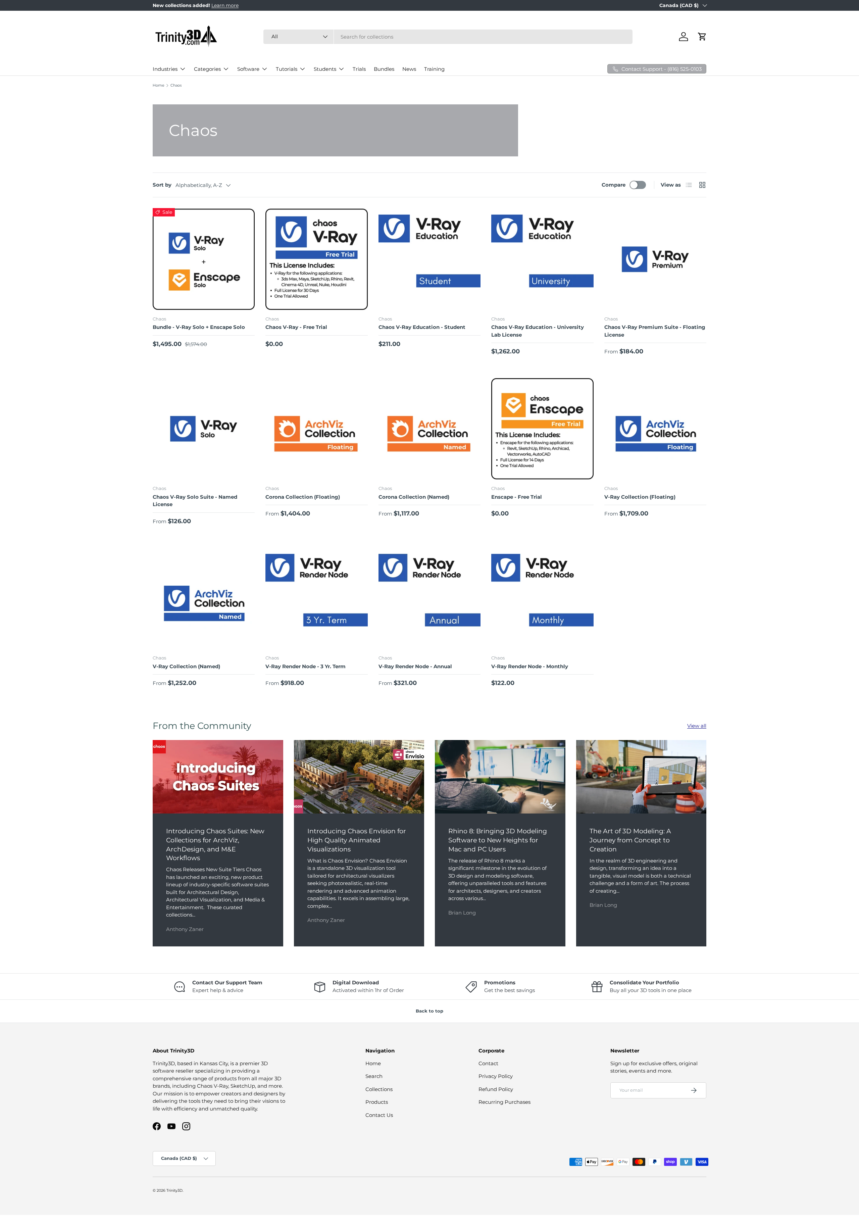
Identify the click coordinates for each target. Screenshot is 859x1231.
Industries (165, 69)
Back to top (429, 1011)
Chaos (176, 85)
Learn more (225, 5)
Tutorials (286, 69)
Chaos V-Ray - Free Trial (296, 327)
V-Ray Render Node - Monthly (529, 666)
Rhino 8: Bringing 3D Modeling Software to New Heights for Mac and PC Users (497, 840)
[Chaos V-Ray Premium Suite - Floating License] (655, 259)
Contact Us (379, 1115)
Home (158, 85)
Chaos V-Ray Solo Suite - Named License (195, 501)
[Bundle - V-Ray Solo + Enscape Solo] (204, 259)
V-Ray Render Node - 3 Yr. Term (305, 666)
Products (376, 1102)
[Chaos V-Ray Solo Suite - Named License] (204, 429)
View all (696, 726)
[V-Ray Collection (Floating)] (655, 429)
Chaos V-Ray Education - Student (421, 327)
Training (434, 69)
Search (374, 1076)
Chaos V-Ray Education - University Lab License (537, 331)
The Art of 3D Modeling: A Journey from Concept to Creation (630, 840)
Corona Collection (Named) (413, 497)
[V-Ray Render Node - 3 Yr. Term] (316, 598)
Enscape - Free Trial (516, 497)
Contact (488, 1063)
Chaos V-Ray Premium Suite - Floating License (654, 331)
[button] (702, 36)
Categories (207, 69)
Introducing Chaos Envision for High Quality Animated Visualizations (356, 840)
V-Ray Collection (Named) (186, 666)
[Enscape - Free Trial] (542, 429)
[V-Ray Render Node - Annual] (429, 598)
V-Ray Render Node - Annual (415, 666)
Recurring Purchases (504, 1102)
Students (325, 69)
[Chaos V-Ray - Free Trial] (316, 259)
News (409, 69)
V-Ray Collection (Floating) (639, 497)
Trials (359, 69)
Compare (613, 185)
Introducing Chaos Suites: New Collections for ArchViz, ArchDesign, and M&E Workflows (215, 844)
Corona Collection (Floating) (302, 497)
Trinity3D (174, 1190)
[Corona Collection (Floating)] (316, 429)
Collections (379, 1089)
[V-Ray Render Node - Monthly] (542, 598)
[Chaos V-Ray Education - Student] (429, 259)
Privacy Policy (495, 1076)
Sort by (162, 185)
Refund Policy (495, 1089)
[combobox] (448, 37)
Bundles (384, 69)
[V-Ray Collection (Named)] (204, 598)
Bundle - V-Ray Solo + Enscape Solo (199, 327)
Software (248, 69)
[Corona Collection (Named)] (429, 429)
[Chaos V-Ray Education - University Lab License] (542, 259)
